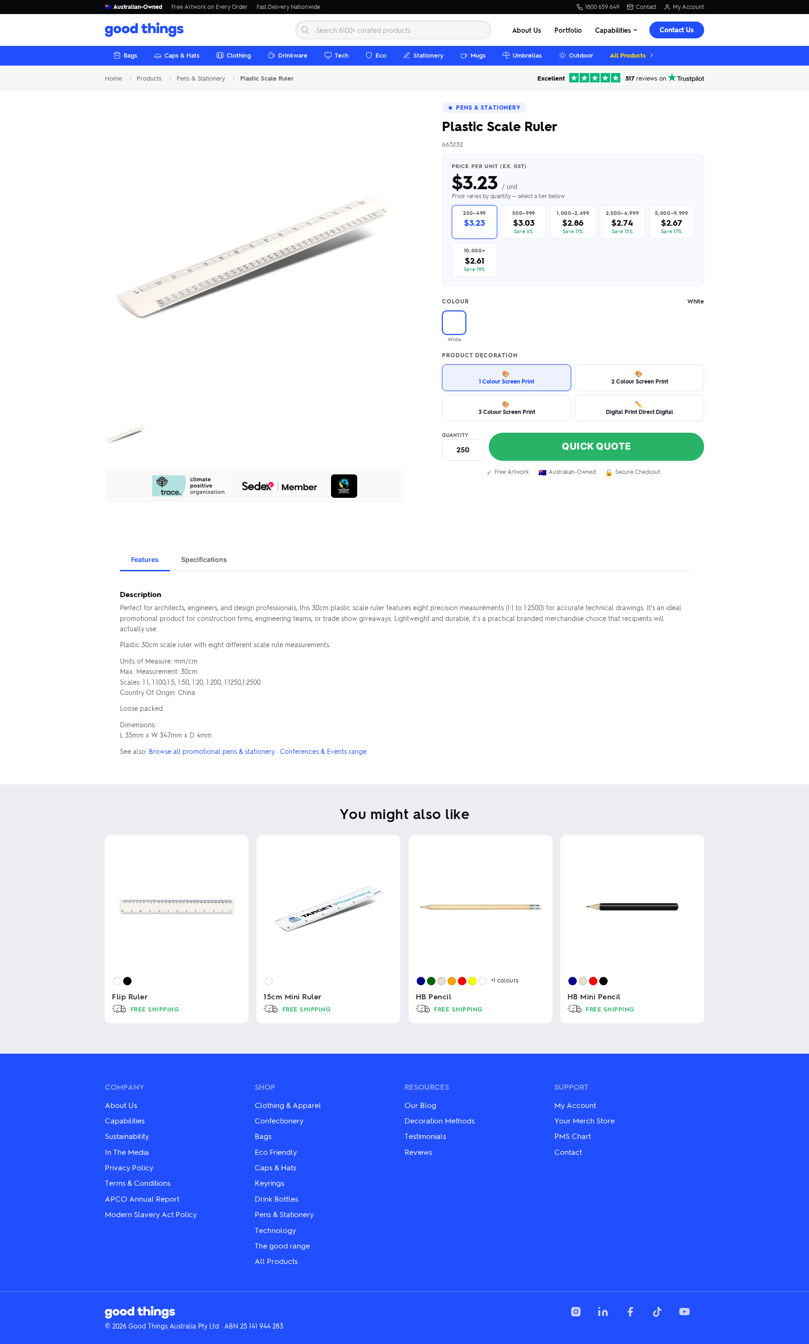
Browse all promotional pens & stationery (212, 751)
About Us (526, 30)
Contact (646, 7)
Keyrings (269, 1183)
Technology (275, 1230)
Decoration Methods (439, 1120)
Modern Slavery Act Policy (151, 1214)
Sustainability (127, 1136)
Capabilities (613, 30)
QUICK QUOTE (596, 446)
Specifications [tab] (204, 559)
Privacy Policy (129, 1167)
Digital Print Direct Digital (639, 407)
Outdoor (581, 55)
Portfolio (568, 30)
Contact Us (677, 29)
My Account (688, 7)
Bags (130, 55)
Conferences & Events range (323, 751)
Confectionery (279, 1120)
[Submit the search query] (305, 30)
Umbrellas (527, 55)
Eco (380, 55)
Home (113, 78)
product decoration (480, 355)
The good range (282, 1245)
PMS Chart (572, 1136)
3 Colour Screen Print (506, 407)
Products (149, 78)
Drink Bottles (276, 1199)
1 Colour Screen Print (506, 377)
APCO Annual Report (142, 1199)
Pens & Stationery (201, 78)
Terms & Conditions (137, 1183)
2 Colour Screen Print (639, 377)
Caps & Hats (181, 55)
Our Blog (420, 1105)
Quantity (455, 435)
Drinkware (293, 55)
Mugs (478, 55)
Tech (341, 55)
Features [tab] (145, 559)
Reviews (418, 1152)
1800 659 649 (602, 7)
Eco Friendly (276, 1152)
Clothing (239, 55)
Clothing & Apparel (288, 1105)
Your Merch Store (584, 1120)
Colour (573, 301)
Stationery (428, 55)
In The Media (127, 1152)
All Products (628, 55)
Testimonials (425, 1136)
